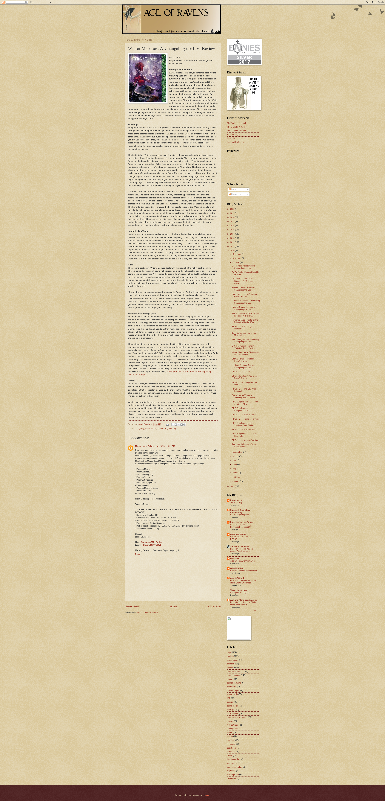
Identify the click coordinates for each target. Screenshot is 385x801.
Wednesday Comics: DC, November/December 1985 (241, 526)
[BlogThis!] (175, 424)
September (238, 452)
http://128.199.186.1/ (152, 545)
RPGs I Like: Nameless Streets (245, 419)
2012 (232, 242)
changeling (139, 428)
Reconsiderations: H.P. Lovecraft (243, 571)
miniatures (231, 778)
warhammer (232, 763)
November (237, 258)
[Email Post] (167, 424)
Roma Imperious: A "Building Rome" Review (244, 295)
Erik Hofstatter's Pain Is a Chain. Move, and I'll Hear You (243, 603)
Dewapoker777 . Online (151, 542)
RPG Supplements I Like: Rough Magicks (243, 409)
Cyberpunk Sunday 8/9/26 (241, 593)
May (235, 469)
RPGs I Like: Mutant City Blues (245, 440)
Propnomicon (236, 500)
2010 (232, 251)
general (230, 702)
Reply (137, 554)
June (235, 464)
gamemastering (233, 675)
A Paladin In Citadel (239, 546)
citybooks (231, 771)
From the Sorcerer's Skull (242, 522)
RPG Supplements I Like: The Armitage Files (245, 403)
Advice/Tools (232, 725)
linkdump (231, 744)
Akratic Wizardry (238, 578)
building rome (233, 775)
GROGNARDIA (236, 568)
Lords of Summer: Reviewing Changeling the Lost (244, 366)
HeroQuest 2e (233, 759)
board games (232, 713)
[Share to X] (178, 424)
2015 (232, 230)
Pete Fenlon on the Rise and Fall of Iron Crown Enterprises (243, 581)
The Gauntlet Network (236, 127)
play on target (233, 690)
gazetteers (231, 748)
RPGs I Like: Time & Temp (244, 415)
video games (232, 729)
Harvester (234, 558)
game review (150, 428)
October (236, 262)
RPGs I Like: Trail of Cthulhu (244, 429)
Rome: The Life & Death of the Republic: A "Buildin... (245, 314)
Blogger (206, 795)
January (236, 481)
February (237, 477)
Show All (257, 611)
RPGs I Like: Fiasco (241, 372)
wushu (230, 736)
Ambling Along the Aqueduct (243, 600)
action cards (232, 694)
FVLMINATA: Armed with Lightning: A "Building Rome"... (243, 281)
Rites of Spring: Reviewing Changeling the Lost (243, 308)
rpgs (175, 428)
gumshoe (231, 752)
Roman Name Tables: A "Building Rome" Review (243, 396)
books (229, 732)
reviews (160, 428)
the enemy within (234, 767)
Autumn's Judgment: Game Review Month (244, 445)
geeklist (230, 664)
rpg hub (168, 428)
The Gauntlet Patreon (236, 130)
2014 (232, 234)
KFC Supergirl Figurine (239, 515)
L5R (229, 698)
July (235, 460)
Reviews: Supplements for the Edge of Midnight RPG (245, 321)
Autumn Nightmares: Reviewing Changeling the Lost (245, 340)
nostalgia (231, 709)
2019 (232, 213)
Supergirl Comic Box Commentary (240, 511)
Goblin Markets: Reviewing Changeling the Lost (243, 267)
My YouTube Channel (236, 123)
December (237, 254)
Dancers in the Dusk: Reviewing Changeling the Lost (246, 301)
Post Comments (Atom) (147, 612)
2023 (232, 209)
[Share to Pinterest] (184, 424)
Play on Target (233, 134)
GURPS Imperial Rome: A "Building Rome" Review (243, 347)
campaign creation (235, 671)
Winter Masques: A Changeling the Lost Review (245, 353)
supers (230, 679)
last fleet (231, 740)
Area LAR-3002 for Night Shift (242, 561)
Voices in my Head (239, 590)
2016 (232, 226)
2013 (232, 238)
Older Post (214, 606)
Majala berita (141, 446)
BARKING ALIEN (238, 534)
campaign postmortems (237, 717)
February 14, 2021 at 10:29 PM (161, 446)
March (236, 473)
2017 (232, 221)
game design (232, 706)
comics (230, 721)
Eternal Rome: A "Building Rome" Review (243, 360)
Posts (233, 189)
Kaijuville (231, 138)
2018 (232, 217)
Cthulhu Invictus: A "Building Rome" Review (244, 377)
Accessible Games (235, 142)
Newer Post (132, 606)
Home (173, 606)
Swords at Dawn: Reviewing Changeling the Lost (244, 288)
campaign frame (234, 683)
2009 (232, 486)
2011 (232, 246)
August (236, 456)
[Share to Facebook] (181, 424)
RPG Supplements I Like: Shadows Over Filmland (243, 424)
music (229, 755)
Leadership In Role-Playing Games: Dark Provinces (241, 550)
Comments (236, 194)
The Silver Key (236, 503)
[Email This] (172, 424)
